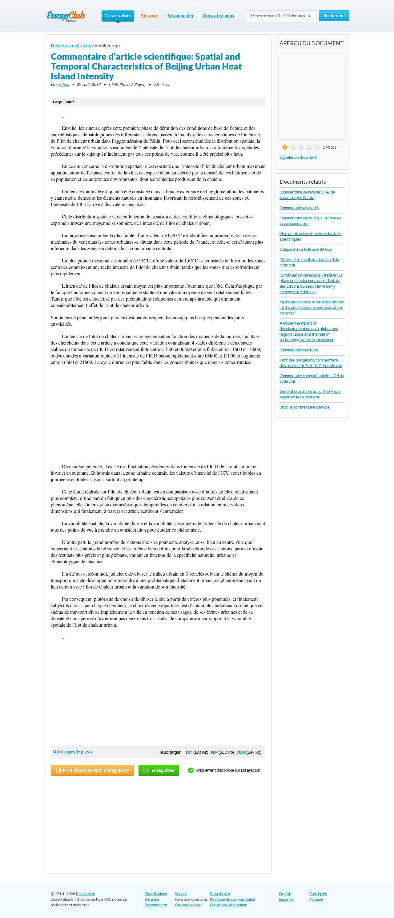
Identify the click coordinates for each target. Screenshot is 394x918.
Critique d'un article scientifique (305, 249)
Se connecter (180, 15)
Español (286, 899)
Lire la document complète (92, 770)
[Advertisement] (158, 414)
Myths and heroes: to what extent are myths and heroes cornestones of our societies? (311, 307)
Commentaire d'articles (298, 350)
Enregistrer (163, 770)
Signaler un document (297, 157)
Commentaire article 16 (299, 207)
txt (188, 751)
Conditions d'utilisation (228, 905)
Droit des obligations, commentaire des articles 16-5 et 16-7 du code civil (310, 362)
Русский (316, 899)
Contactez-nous (218, 15)
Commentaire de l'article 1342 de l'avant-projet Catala (307, 195)
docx (241, 751)
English (285, 893)
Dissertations (156, 893)
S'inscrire (149, 15)
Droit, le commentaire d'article (304, 407)
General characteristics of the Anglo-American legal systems (310, 394)
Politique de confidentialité (232, 899)
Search (181, 893)
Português (318, 893)
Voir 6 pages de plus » (72, 752)
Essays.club (85, 893)
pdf (214, 751)
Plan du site (220, 893)
